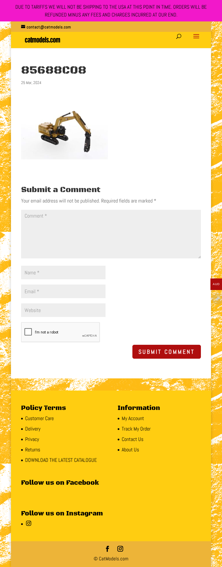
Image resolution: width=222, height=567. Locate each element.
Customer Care (39, 418)
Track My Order (136, 428)
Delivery (32, 428)
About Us (130, 449)
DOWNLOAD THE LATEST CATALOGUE (61, 460)
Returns (32, 449)
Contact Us (132, 439)
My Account (133, 418)
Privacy (32, 439)
